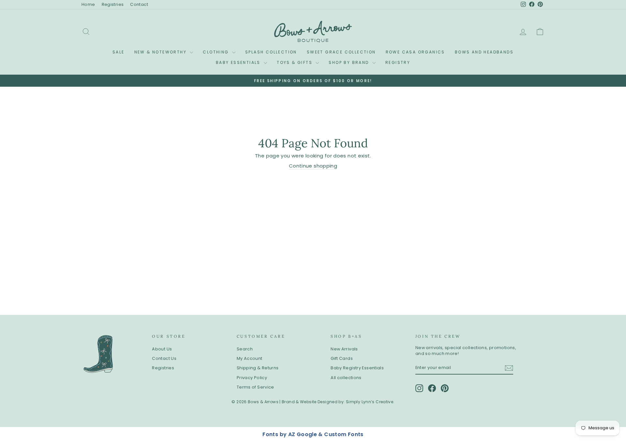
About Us (162, 349)
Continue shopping (313, 165)
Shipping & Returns (258, 368)
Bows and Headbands (484, 52)
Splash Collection (271, 52)
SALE (118, 52)
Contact (139, 4)
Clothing (217, 52)
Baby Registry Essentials (357, 368)
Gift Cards (342, 358)
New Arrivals (344, 349)
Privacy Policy (252, 377)
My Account (249, 358)
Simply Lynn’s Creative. (370, 402)
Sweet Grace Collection (341, 52)
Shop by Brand (350, 62)
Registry (397, 62)
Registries (113, 4)
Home (88, 4)
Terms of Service (255, 387)
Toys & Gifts (295, 62)
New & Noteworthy (161, 52)
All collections (346, 377)
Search (245, 349)
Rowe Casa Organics (415, 52)
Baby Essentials (239, 62)
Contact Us (164, 358)
